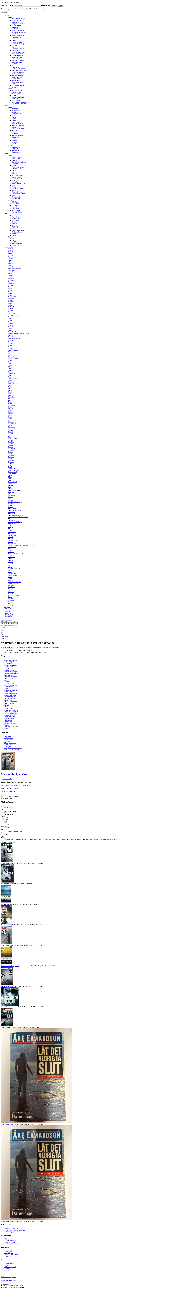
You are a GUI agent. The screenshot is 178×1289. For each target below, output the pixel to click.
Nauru (10, 465)
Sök (2, 635)
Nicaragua (11, 475)
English (10, 605)
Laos (9, 415)
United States (12, 257)
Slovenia (10, 538)
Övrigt (14, 87)
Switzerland (11, 557)
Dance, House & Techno (19, 162)
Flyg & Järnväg (16, 37)
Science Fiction (16, 137)
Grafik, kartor (16, 100)
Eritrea (10, 345)
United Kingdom (13, 583)
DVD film (15, 240)
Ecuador (10, 340)
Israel (9, 393)
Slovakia (10, 537)
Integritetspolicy (9, 1253)
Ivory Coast (11, 397)
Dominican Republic (14, 338)
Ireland (10, 392)
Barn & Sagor (16, 112)
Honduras (11, 382)
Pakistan (10, 485)
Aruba (10, 273)
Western (14, 140)
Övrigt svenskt (16, 197)
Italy (9, 395)
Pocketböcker (16, 93)
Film (5, 213)
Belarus (10, 285)
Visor (13, 195)
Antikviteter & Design (18, 19)
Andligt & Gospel (17, 157)
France (10, 355)
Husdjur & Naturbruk (18, 49)
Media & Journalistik (18, 60)
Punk (13, 185)
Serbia (10, 528)
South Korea (12, 547)
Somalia (10, 542)
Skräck (14, 138)
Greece (10, 368)
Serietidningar (16, 147)
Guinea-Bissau (12, 378)
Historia (14, 118)
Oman (10, 483)
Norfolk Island (12, 482)
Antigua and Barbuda (14, 268)
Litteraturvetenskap (17, 55)
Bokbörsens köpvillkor (11, 1228)
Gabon (10, 360)
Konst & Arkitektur (17, 54)
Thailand (10, 563)
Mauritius (11, 443)
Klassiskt (14, 173)
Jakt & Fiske (15, 50)
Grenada (10, 372)
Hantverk (14, 40)
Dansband (15, 163)
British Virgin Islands (14, 302)
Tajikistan (11, 560)
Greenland (11, 370)
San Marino (11, 520)
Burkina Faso (12, 307)
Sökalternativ (4, 636)
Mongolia (11, 453)
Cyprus (10, 330)
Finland (10, 252)
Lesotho (10, 418)
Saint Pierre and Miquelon (15, 515)
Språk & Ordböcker (17, 82)
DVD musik (15, 203)
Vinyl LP (14, 207)
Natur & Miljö (16, 67)
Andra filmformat (17, 243)
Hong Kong (11, 383)
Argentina (11, 270)
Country (14, 160)
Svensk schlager (16, 190)
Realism (14, 130)
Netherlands (11, 468)
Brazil (10, 300)
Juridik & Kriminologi (18, 52)
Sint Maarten (12, 535)
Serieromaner (16, 152)
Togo (9, 565)
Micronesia (11, 448)
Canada (10, 258)
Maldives (11, 433)
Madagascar (11, 428)
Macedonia (11, 427)
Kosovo (10, 410)
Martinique (11, 440)
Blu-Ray (14, 238)
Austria (10, 277)
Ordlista (6, 1270)
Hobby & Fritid (16, 45)
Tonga (10, 567)
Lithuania (11, 422)
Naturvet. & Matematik (18, 69)
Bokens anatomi (9, 1263)
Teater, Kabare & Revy (18, 193)
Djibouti (10, 335)
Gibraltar (10, 367)
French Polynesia (13, 358)
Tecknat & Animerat (18, 230)
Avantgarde (15, 110)
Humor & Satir (16, 122)
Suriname (11, 552)
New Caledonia (12, 472)
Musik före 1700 (17, 178)
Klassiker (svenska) (17, 123)
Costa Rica (11, 327)
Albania (10, 260)
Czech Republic (13, 332)
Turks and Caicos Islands (15, 575)
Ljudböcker (15, 95)
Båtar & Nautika (17, 25)
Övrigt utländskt (16, 198)
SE (5, 615)
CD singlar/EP (16, 205)
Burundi (10, 308)
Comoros (11, 323)
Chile (9, 318)
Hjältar (14, 120)
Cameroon (11, 312)
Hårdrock (14, 170)
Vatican (10, 590)
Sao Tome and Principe (15, 522)
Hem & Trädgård (17, 42)
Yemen (10, 597)
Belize (10, 288)
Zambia (10, 598)
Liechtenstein (12, 420)
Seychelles (11, 530)
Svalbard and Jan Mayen (15, 553)
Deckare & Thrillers (18, 29)
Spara (60, 5)
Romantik (15, 133)
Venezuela (11, 592)
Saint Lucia (11, 512)
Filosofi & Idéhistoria (18, 35)
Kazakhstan (11, 405)
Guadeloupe (11, 373)
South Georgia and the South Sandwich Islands (22, 545)
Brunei (10, 303)
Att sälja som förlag (10, 1240)
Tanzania (10, 562)
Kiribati (10, 408)
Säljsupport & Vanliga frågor (8, 1280)
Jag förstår (4, 12)
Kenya (10, 407)
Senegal (10, 527)
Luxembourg (12, 423)
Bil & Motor (15, 22)
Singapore (11, 533)
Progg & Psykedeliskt (18, 183)
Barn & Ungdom (17, 20)
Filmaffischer (16, 245)
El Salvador (11, 343)
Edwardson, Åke (7, 779)
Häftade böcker (16, 92)
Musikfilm (15, 225)
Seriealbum (15, 148)
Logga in (7, 607)
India (9, 388)
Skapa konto (8, 608)
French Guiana (12, 357)
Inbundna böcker (17, 90)
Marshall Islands (13, 438)
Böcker (6, 15)
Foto (13, 39)
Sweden (10, 248)
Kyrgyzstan (11, 413)
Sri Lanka (11, 550)
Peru (9, 493)
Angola (10, 265)
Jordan (10, 403)
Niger (9, 477)
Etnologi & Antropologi (19, 32)
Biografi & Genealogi (18, 24)
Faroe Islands (12, 352)
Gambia (10, 362)
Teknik (14, 84)
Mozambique (12, 460)
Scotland (10, 525)
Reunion (10, 503)
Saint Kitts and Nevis (14, 510)
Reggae (14, 187)
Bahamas (11, 280)
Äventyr (14, 142)
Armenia (10, 272)
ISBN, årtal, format (10, 1267)
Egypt (10, 342)
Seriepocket (15, 150)
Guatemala (11, 375)
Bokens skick (8, 1268)
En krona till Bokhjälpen (11, 1254)
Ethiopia (10, 348)
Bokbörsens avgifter (10, 1242)
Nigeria (10, 478)
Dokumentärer (16, 220)
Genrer (10, 17)
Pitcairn (10, 497)
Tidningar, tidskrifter (18, 97)
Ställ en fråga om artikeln (8, 791)
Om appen (7, 1256)
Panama (10, 488)
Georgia (10, 363)
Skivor (6, 153)
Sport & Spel (15, 80)
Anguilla (10, 267)
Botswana (11, 298)
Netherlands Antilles (14, 470)
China (10, 320)
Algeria (10, 262)
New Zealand (12, 473)
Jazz (13, 172)
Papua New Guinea (14, 490)
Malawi (10, 430)
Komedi (14, 223)
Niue (9, 480)
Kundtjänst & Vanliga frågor (8, 1277)
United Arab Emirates (14, 582)
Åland (10, 253)
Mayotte (10, 445)
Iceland (10, 387)
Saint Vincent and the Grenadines (18, 517)
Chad (9, 317)
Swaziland (11, 555)
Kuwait (10, 412)
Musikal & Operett (17, 175)
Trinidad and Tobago (14, 568)
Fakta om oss (8, 1251)
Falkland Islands (13, 350)
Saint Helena (12, 508)
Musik (14, 65)
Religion (14, 132)
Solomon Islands (13, 540)
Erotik (13, 115)
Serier (6, 105)
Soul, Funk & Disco (18, 188)
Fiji (9, 353)
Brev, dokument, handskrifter (20, 102)
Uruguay (10, 585)
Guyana (10, 380)
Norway (10, 255)
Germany (11, 365)
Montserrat (11, 457)
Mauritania (11, 442)
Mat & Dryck (16, 59)
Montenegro (11, 455)
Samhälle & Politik (17, 75)
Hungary (10, 385)
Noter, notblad (16, 98)
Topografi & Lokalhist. (18, 85)
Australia (10, 275)
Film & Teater (16, 34)
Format (10, 88)
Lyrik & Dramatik (17, 57)
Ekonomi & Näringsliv (18, 30)
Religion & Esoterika (18, 72)
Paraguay (11, 492)
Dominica (11, 337)
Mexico (10, 447)
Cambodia (11, 310)
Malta (9, 437)
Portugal (10, 500)
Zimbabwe (11, 600)
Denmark (11, 250)
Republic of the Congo (15, 502)
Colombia (11, 322)
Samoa (10, 518)
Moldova (10, 450)
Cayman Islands (13, 315)
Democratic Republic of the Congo (18, 333)
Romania (10, 505)
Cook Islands (12, 325)
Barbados (11, 283)
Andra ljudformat (17, 212)
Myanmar (11, 462)
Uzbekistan (11, 587)
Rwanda (10, 507)
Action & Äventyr (17, 217)
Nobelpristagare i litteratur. (12, 1232)
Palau (9, 487)
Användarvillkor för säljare (12, 1244)
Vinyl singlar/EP (17, 208)
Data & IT (15, 27)
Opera (13, 180)
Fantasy (14, 117)
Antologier (15, 108)
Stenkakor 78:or (16, 210)
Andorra (10, 263)
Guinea (10, 377)
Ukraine (10, 580)
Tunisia (10, 570)
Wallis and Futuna (13, 595)
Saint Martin (11, 513)
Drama (14, 222)
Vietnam (10, 593)
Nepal (10, 467)
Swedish (10, 603)
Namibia (10, 463)
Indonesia (11, 390)
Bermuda (11, 292)
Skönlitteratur (16, 79)
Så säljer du (7, 1239)
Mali (9, 435)
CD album (15, 202)
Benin (10, 290)
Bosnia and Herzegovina (15, 297)
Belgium (10, 287)
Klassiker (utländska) (18, 125)
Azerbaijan (11, 278)
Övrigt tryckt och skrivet (19, 103)
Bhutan (10, 293)
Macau (10, 425)
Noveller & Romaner (18, 128)
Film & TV (15, 165)
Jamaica (10, 398)
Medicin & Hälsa (17, 62)
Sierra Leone (12, 532)
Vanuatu (10, 588)
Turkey (10, 572)
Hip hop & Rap (16, 168)
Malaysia (10, 432)
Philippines (11, 495)
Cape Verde (11, 313)
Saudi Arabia (12, 523)
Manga (14, 127)
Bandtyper (7, 1265)
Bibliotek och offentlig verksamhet (14, 1230)
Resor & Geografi (17, 74)
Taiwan (10, 558)
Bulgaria (10, 305)
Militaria (14, 64)
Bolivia (10, 295)
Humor (14, 47)
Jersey (10, 402)
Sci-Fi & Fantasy (17, 77)
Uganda (10, 578)
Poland (10, 498)
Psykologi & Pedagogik (19, 70)
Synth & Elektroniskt (18, 192)
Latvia (10, 417)
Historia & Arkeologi (18, 44)
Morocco (10, 458)
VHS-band (15, 242)
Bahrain (10, 282)
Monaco (10, 452)
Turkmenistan (12, 573)
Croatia (10, 328)
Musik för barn (16, 177)
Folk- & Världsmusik (18, 167)
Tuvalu (10, 577)
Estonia (10, 347)
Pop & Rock (15, 182)
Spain (9, 548)
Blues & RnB (16, 158)
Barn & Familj (16, 218)
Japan (9, 400)
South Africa (12, 543)
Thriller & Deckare (17, 232)
